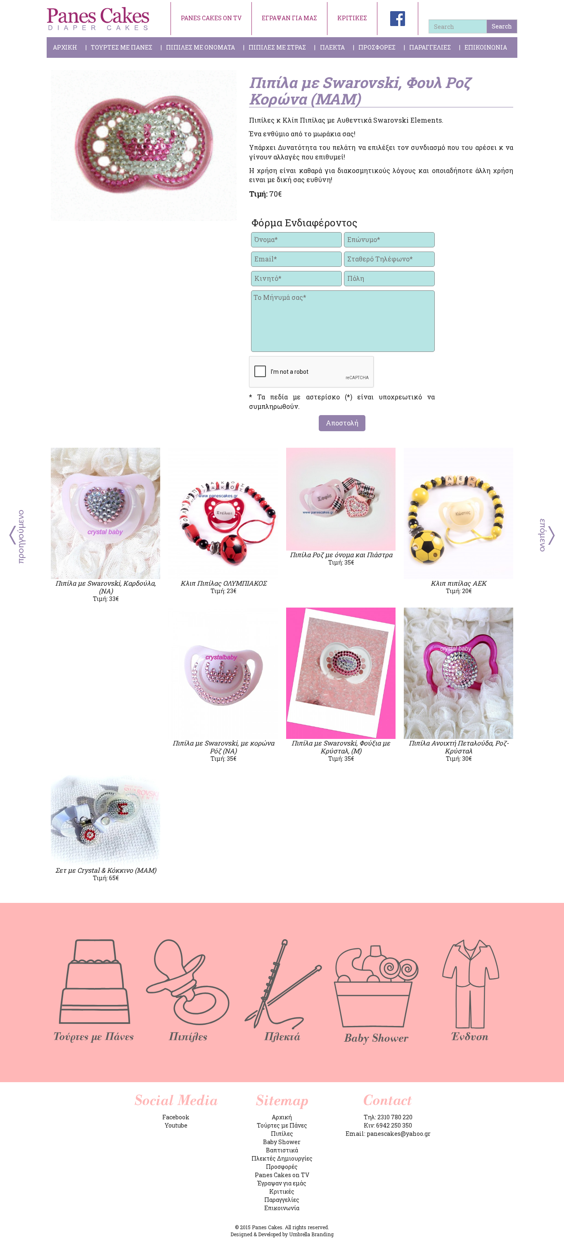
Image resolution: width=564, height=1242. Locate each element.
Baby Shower (282, 1142)
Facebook (176, 1117)
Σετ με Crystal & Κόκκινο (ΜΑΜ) (105, 870)
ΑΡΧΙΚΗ (65, 47)
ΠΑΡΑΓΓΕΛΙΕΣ (430, 47)
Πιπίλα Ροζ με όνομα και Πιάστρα (341, 554)
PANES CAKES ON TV (211, 18)
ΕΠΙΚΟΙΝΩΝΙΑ (485, 47)
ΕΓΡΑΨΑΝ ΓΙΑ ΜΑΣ (289, 18)
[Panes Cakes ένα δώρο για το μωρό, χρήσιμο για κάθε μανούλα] (98, 18)
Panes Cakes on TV (282, 1175)
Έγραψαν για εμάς (281, 1183)
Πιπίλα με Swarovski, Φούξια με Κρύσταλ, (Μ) (340, 747)
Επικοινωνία (281, 1208)
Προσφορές (282, 1167)
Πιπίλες (282, 1134)
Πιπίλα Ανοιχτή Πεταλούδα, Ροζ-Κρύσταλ (459, 747)
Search (502, 26)
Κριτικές (281, 1191)
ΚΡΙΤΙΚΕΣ (352, 18)
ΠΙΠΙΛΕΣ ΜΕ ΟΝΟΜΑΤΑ (200, 47)
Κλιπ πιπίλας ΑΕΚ (458, 583)
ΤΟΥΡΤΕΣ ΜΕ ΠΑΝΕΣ (121, 47)
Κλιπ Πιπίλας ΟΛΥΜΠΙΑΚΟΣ (223, 583)
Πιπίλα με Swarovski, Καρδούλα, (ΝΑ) (105, 587)
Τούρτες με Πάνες (282, 1125)
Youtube (176, 1125)
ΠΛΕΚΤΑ (332, 47)
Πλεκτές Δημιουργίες (282, 1158)
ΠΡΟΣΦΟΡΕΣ (377, 47)
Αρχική (282, 1117)
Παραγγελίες (281, 1200)
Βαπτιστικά (282, 1150)
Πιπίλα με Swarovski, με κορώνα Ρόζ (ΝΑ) (223, 747)
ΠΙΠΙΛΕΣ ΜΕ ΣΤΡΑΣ (277, 47)
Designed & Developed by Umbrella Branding (282, 1234)
